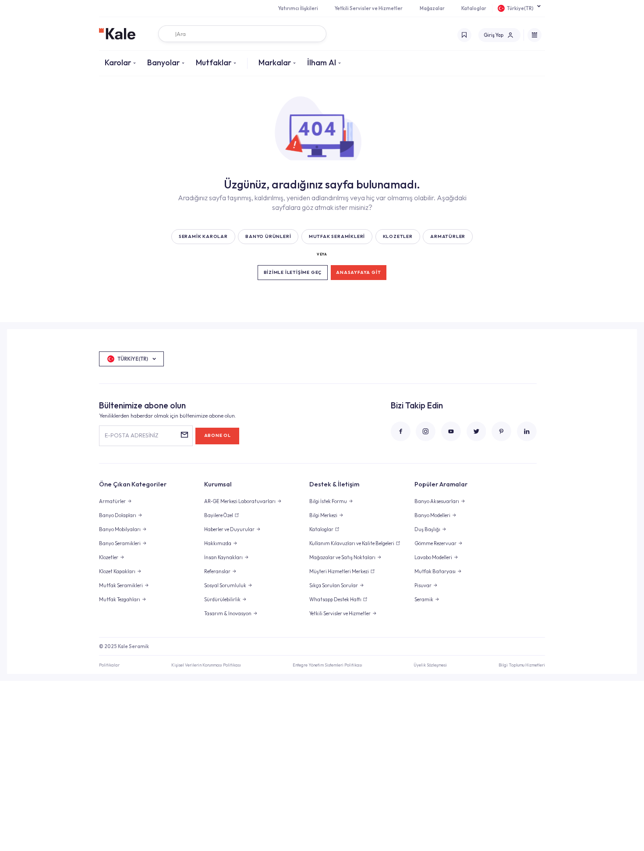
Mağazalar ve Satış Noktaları (342, 557)
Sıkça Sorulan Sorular (333, 585)
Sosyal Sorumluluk (225, 585)
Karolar (118, 62)
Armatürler (112, 501)
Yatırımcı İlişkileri (298, 8)
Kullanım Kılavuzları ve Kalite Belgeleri (351, 543)
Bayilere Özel (218, 515)
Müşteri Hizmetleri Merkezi (339, 571)
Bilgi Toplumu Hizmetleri (522, 664)
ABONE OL (217, 435)
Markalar (274, 62)
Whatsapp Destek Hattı (335, 599)
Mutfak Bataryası (435, 571)
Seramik (423, 599)
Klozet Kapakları (117, 571)
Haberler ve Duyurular (229, 529)
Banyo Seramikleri (120, 543)
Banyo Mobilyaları (120, 529)
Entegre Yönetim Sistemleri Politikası (327, 664)
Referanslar (217, 571)
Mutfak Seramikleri (121, 585)
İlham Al (321, 62)
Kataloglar (473, 8)
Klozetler (108, 557)
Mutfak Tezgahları (119, 599)
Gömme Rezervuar (435, 543)
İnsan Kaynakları (223, 557)
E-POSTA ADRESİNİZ (131, 435)
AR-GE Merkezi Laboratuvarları (240, 501)
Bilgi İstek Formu (328, 501)
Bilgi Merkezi (323, 515)
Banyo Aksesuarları (436, 501)
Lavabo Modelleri (433, 557)
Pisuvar (423, 585)
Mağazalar (432, 8)
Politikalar (109, 664)
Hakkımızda (217, 543)
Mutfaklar (213, 62)
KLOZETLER (398, 236)
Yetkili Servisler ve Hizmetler (369, 8)
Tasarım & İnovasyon (227, 613)
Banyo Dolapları (117, 515)
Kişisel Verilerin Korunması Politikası (206, 664)
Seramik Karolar (203, 236)
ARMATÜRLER (447, 236)
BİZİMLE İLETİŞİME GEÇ (293, 272)
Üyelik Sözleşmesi (430, 664)
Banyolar (163, 62)
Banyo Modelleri (432, 515)
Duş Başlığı (427, 529)
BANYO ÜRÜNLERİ (268, 236)
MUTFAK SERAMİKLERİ (337, 236)
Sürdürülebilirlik (222, 599)
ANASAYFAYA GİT (358, 272)
